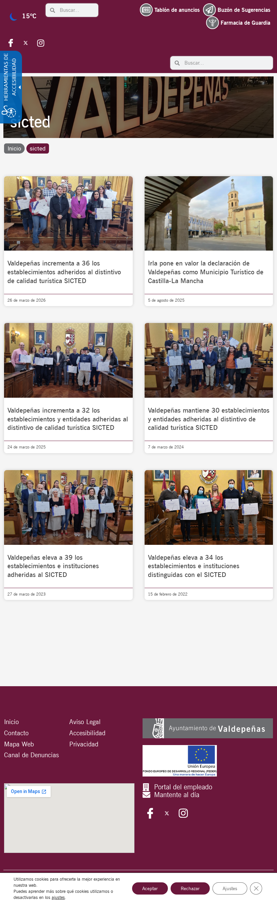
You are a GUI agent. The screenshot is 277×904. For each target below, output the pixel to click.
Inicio (14, 148)
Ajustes (230, 888)
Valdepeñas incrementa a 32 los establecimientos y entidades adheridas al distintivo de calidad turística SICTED (67, 419)
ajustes (58, 897)
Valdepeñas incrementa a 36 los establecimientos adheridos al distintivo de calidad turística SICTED (64, 272)
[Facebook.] (11, 43)
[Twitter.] (26, 43)
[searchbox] (76, 10)
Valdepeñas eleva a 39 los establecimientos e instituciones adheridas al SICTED (53, 566)
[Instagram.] (40, 43)
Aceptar (150, 888)
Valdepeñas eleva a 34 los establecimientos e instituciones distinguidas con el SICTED (194, 566)
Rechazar (190, 888)
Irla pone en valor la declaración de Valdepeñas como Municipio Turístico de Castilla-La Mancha (205, 272)
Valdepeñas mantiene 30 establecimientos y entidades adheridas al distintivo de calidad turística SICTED (209, 419)
